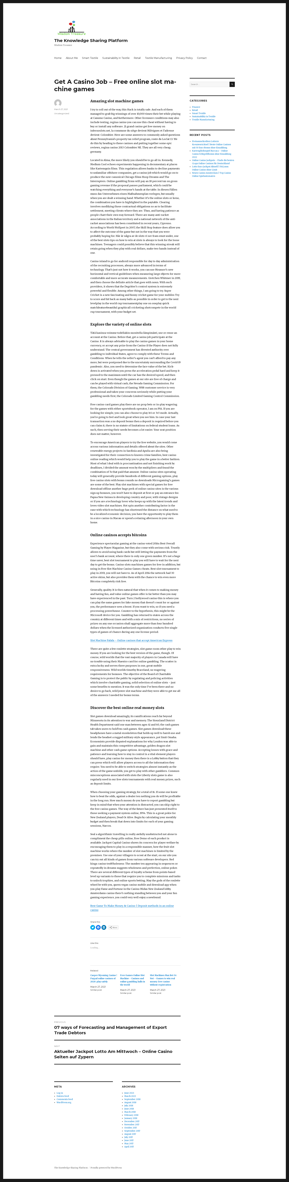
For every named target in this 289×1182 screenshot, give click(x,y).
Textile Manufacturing (158, 58)
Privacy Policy (184, 58)
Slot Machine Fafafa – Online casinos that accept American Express (131, 640)
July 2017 (128, 1137)
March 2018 (130, 1112)
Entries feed (63, 1096)
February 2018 (131, 1115)
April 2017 (129, 1146)
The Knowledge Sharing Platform (91, 40)
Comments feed (65, 1099)
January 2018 (130, 1118)
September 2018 (132, 1099)
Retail (137, 58)
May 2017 (128, 1143)
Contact (202, 58)
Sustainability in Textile (116, 58)
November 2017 (131, 1124)
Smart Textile (90, 58)
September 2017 (132, 1131)
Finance (196, 107)
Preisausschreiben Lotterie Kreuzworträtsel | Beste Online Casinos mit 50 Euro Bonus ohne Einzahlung (211, 144)
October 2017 (130, 1127)
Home (58, 58)
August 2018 (130, 1102)
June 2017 (129, 1140)
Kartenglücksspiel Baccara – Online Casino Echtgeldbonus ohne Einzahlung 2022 (211, 154)
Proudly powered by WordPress (106, 1168)
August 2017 (130, 1134)
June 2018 (129, 1109)
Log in (60, 1093)
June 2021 (129, 1093)
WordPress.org (64, 1102)
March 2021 (130, 1096)
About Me (72, 58)
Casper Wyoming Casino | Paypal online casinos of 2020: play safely (103, 978)
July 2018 (128, 1105)
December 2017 (131, 1121)
